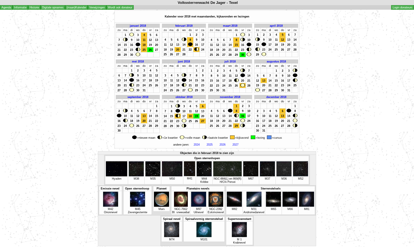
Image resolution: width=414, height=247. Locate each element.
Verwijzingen (97, 7)
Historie (34, 7)
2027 (235, 144)
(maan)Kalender (76, 7)
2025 (209, 144)
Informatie (20, 7)
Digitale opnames (53, 7)
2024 (197, 144)
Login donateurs (402, 7)
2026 (222, 144)
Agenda (6, 7)
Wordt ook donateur (120, 7)
